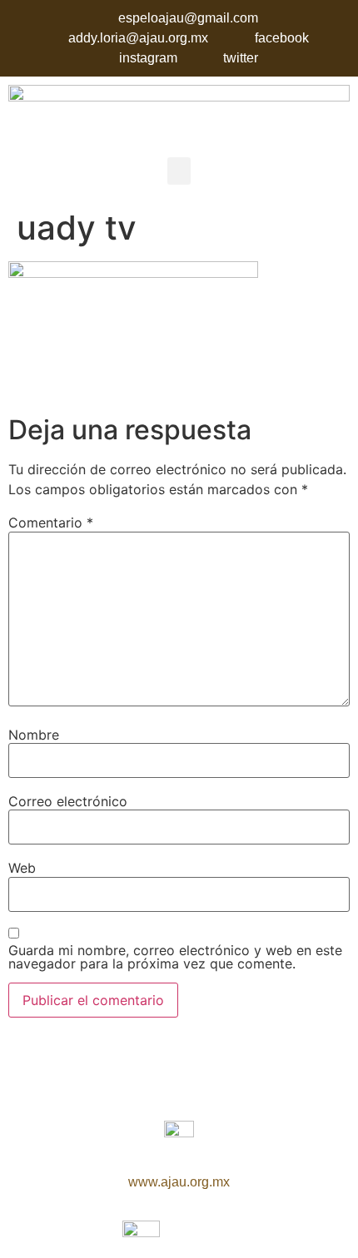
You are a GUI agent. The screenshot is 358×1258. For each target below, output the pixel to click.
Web (22, 867)
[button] (179, 171)
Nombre (33, 734)
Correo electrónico (67, 801)
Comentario (50, 522)
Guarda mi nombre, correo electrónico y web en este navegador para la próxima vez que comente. (175, 957)
